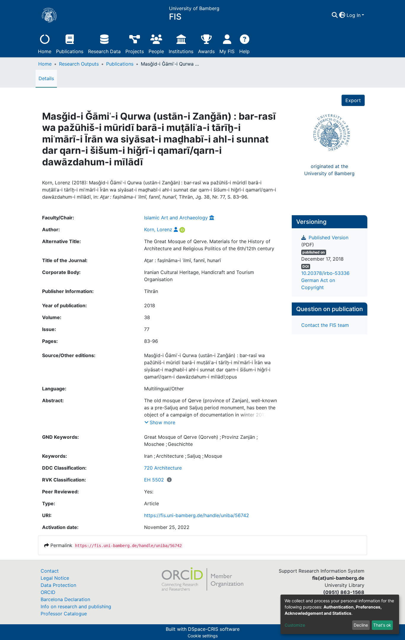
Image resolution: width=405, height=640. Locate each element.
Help (244, 51)
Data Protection (58, 585)
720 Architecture (163, 468)
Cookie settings (203, 635)
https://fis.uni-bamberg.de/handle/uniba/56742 (196, 515)
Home (44, 51)
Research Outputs (79, 64)
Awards (206, 51)
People (156, 51)
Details (46, 78)
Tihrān (151, 291)
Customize (295, 625)
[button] (342, 15)
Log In (354, 15)
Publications (69, 51)
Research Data (104, 51)
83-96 (151, 341)
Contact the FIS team (325, 325)
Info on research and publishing (76, 606)
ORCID (48, 592)
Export (353, 100)
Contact (50, 571)
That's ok (382, 625)
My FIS (227, 51)
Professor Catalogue (64, 614)
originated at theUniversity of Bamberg (329, 169)
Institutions (181, 51)
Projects (134, 51)
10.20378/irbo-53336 (325, 273)
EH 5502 (154, 480)
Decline (361, 625)
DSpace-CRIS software (214, 629)
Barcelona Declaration (65, 599)
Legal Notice (55, 578)
